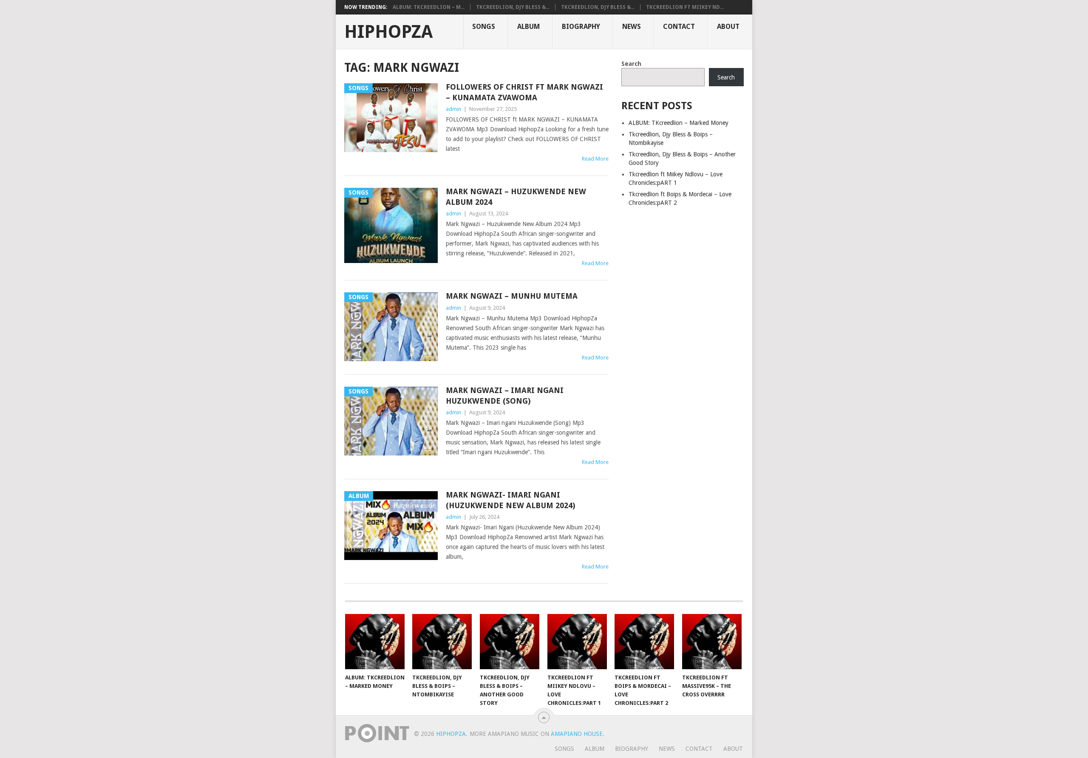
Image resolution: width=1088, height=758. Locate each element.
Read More (595, 159)
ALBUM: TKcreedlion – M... (429, 7)
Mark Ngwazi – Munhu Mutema (512, 295)
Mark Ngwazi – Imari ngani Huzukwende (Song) (505, 395)
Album (528, 27)
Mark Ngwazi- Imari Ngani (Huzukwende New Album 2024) (510, 500)
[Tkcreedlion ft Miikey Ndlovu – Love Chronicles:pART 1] (577, 641)
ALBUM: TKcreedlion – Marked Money (678, 122)
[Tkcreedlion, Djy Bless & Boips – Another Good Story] (509, 641)
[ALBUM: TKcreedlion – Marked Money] (375, 641)
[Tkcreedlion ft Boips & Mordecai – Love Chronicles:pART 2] (644, 641)
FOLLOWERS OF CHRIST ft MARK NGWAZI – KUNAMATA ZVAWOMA (524, 92)
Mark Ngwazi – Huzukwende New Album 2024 (516, 196)
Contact (679, 27)
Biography (581, 27)
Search (631, 63)
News (631, 27)
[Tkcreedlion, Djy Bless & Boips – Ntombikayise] (442, 641)
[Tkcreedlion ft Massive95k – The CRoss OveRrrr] (712, 641)
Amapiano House (577, 733)
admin (453, 109)
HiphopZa (388, 32)
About (728, 27)
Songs (483, 27)
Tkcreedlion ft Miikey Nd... (685, 7)
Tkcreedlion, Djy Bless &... (513, 7)
